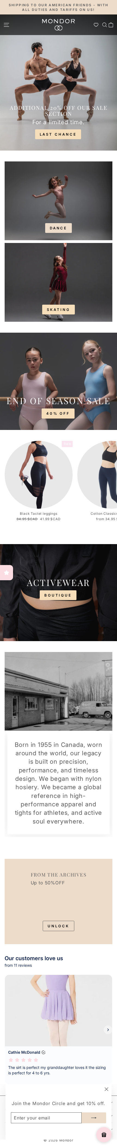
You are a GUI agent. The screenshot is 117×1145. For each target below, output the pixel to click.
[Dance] (58, 200)
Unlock (58, 926)
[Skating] (58, 282)
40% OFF (58, 413)
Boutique (58, 595)
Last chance (58, 134)
